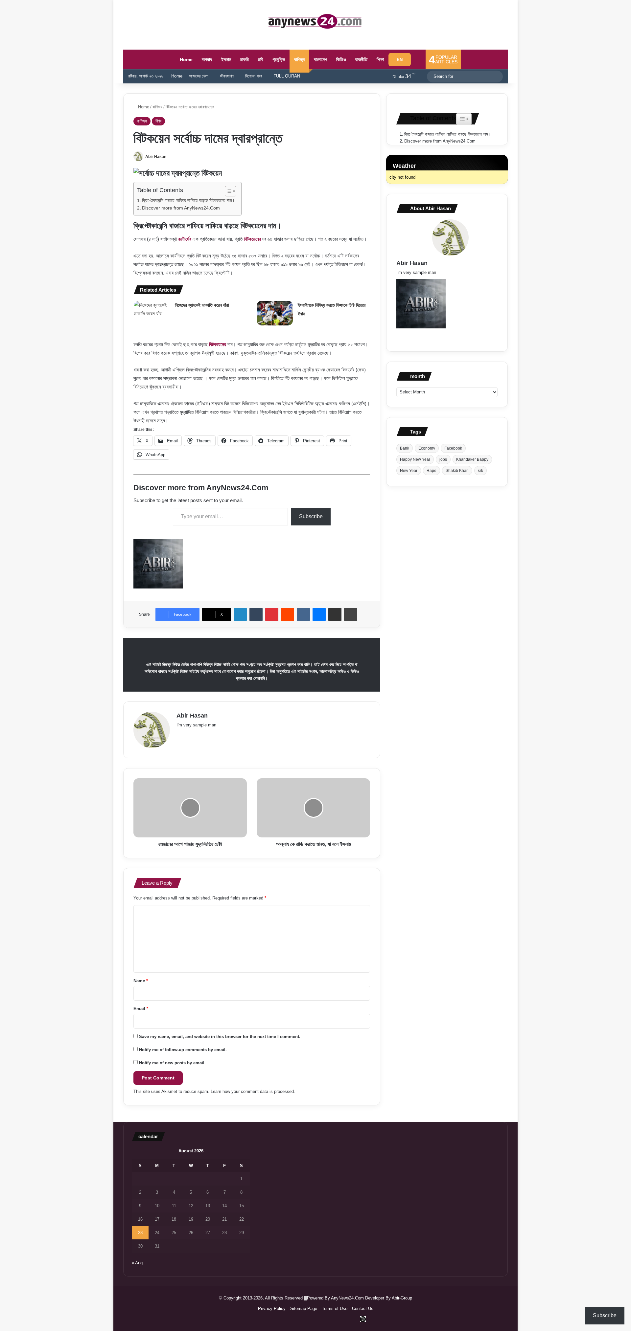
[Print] (350, 614)
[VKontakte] (303, 614)
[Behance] (236, 736)
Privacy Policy (272, 1308)
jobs (443, 459)
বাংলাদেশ (320, 59)
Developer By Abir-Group (388, 1298)
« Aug (137, 1262)
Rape (431, 470)
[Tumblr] (256, 614)
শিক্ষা (380, 59)
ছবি (260, 59)
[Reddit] (287, 614)
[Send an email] (172, 156)
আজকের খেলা (198, 76)
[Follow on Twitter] (169, 156)
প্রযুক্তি (278, 59)
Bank (404, 448)
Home (185, 59)
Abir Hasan (155, 156)
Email (140, 1008)
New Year (408, 470)
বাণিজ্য (299, 59)
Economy (426, 448)
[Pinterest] (271, 614)
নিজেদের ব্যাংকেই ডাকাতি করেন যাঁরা (202, 305)
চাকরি (244, 59)
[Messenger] (319, 614)
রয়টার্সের (184, 239)
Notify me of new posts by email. (172, 1062)
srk (480, 470)
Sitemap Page (303, 1308)
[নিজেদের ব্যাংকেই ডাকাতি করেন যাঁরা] (152, 313)
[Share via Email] (334, 614)
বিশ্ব (158, 121)
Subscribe (311, 516)
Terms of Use (334, 1308)
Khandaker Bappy (472, 459)
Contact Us (362, 1308)
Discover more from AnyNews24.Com (181, 208)
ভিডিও (341, 59)
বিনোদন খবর (253, 76)
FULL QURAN (286, 76)
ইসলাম (226, 59)
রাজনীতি (361, 59)
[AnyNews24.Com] (315, 21)
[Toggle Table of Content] (227, 191)
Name (140, 980)
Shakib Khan (457, 470)
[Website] (180, 736)
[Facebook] (188, 736)
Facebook (453, 448)
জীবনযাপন (227, 76)
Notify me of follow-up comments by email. (183, 1049)
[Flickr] (212, 736)
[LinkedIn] (240, 614)
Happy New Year (415, 459)
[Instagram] (243, 736)
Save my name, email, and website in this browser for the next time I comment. (219, 1036)
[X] (196, 736)
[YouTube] (220, 736)
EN (400, 59)
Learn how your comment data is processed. (253, 1091)
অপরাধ (207, 59)
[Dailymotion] (363, 1319)
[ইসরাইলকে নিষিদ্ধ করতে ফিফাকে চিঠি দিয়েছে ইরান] (275, 313)
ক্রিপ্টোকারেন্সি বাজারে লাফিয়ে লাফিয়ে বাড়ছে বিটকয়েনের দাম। (188, 200)
